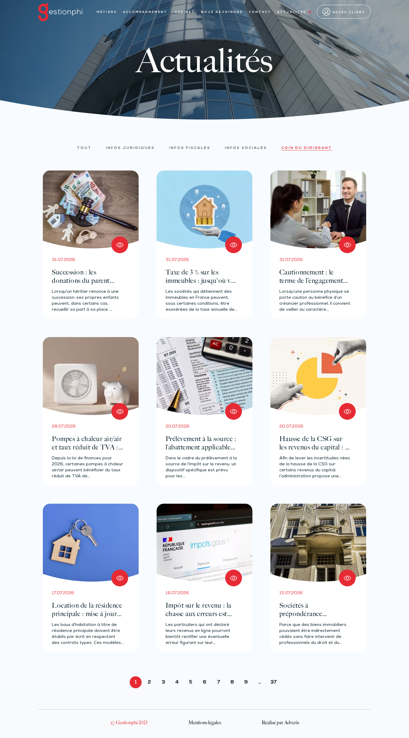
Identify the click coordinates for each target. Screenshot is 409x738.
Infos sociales (246, 148)
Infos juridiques (130, 148)
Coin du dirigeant (306, 148)
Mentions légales (204, 722)
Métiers (107, 12)
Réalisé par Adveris (280, 722)
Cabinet (185, 12)
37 (273, 682)
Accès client (349, 12)
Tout (84, 148)
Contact (260, 12)
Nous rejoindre (222, 12)
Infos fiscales (189, 148)
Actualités (291, 12)
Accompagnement (146, 12)
